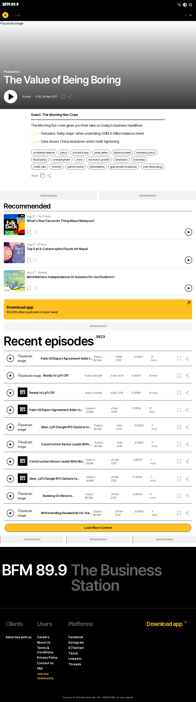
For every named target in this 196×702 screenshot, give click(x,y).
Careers (43, 637)
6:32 (34, 141)
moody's (57, 166)
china (79, 159)
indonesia (139, 159)
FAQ (40, 668)
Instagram (76, 642)
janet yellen (101, 152)
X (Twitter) (76, 648)
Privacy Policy (47, 657)
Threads (74, 664)
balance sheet (122, 152)
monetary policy (145, 152)
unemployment (61, 159)
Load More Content (98, 527)
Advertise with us (19, 637)
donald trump (81, 152)
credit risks (39, 166)
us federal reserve (44, 152)
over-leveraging (152, 166)
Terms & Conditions (45, 650)
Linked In (75, 659)
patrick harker (75, 166)
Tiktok (73, 653)
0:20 (34, 133)
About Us (43, 642)
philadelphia (97, 166)
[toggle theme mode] (185, 4)
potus (63, 152)
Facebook (75, 637)
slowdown (121, 159)
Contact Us (45, 663)
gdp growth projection (123, 166)
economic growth (98, 159)
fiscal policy (40, 159)
